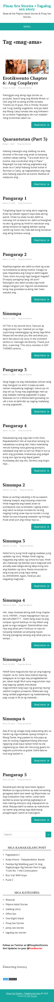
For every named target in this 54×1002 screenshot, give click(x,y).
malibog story (13, 909)
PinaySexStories (38, 945)
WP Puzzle (32, 996)
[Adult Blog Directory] (15, 966)
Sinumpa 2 (14, 485)
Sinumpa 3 (14, 541)
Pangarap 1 (15, 198)
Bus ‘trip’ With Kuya (16, 875)
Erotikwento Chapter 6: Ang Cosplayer (25, 80)
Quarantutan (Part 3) (25, 139)
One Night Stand (15, 918)
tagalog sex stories (16, 932)
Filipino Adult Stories (17, 904)
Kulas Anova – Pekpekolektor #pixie (25, 859)
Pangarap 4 (15, 425)
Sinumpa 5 (14, 659)
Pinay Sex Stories (25, 88)
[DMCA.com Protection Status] (10, 978)
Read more (40, 124)
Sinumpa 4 (14, 600)
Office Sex (11, 913)
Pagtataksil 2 (13, 854)
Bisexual (10, 899)
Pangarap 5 (15, 775)
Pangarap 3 (15, 369)
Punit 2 (9, 880)
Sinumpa (12, 313)
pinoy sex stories (15, 927)
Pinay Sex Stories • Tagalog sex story (27, 7)
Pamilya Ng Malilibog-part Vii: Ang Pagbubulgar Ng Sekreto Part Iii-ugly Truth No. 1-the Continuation (26, 867)
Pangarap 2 (15, 254)
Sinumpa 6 (14, 719)
